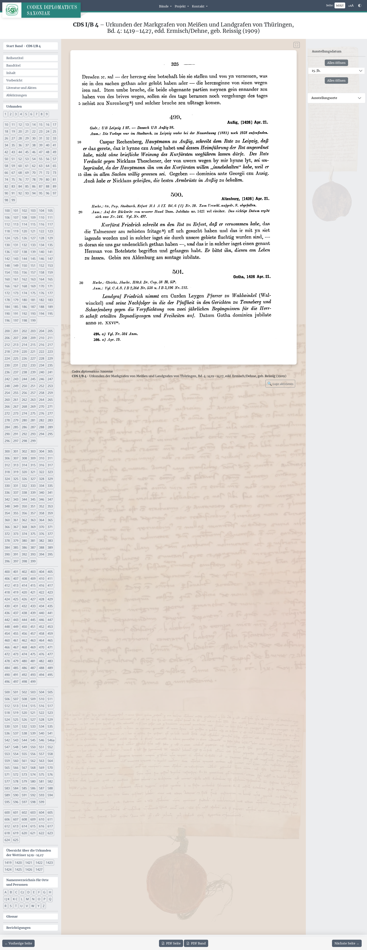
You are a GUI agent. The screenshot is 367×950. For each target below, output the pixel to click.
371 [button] (50, 527)
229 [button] (50, 358)
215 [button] (33, 345)
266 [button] (7, 406)
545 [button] (33, 740)
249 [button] (15, 386)
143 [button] (15, 259)
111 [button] (50, 217)
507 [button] (15, 699)
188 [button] (41, 307)
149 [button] (15, 265)
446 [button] (41, 620)
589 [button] (7, 795)
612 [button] (7, 826)
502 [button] (24, 692)
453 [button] (50, 627)
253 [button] (50, 386)
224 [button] (7, 358)
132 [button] (24, 245)
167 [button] (15, 286)
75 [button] (13, 179)
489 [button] (50, 668)
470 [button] (41, 647)
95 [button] (40, 193)
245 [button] (33, 379)
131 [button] (15, 245)
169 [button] (33, 286)
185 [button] (15, 307)
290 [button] (7, 434)
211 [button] (50, 338)
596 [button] (15, 802)
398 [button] (24, 561)
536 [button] (7, 733)
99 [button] (13, 200)
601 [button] (15, 812)
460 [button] (7, 640)
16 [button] (47, 124)
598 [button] (33, 802)
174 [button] (24, 293)
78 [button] (34, 179)
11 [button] (13, 124)
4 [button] (21, 114)
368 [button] (24, 527)
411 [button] (50, 578)
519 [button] (15, 713)
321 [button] (33, 472)
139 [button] (33, 252)
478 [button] (7, 661)
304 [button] (41, 451)
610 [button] (41, 819)
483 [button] (50, 661)
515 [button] (33, 706)
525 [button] (15, 719)
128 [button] (41, 238)
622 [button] (41, 833)
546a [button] (51, 740)
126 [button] (24, 238)
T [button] (16, 906)
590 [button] (15, 795)
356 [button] (24, 513)
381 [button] (33, 541)
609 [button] (33, 819)
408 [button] (24, 578)
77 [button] (27, 179)
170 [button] (41, 286)
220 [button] (24, 351)
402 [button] (24, 572)
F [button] (39, 892)
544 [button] (24, 740)
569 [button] (41, 768)
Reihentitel (14, 58)
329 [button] (50, 479)
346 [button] (41, 499)
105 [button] (50, 211)
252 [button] (41, 386)
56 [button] (47, 159)
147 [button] (50, 259)
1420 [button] (18, 863)
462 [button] (24, 640)
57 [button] (54, 159)
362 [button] (24, 520)
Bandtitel (13, 65)
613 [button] (15, 826)
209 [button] (33, 338)
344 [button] (24, 499)
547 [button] (7, 747)
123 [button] (50, 231)
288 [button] (41, 427)
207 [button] (15, 338)
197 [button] (15, 320)
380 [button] (24, 541)
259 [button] (50, 393)
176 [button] (41, 293)
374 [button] (24, 534)
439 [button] (33, 613)
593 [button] (41, 795)
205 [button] (50, 331)
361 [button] (15, 520)
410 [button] (41, 578)
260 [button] (7, 400)
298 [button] (24, 441)
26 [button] (6, 138)
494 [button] (41, 675)
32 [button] (47, 138)
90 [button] (6, 193)
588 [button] (50, 788)
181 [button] (33, 300)
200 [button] (7, 331)
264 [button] (41, 400)
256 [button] (24, 393)
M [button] (27, 899)
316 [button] (41, 465)
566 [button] (15, 768)
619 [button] (15, 833)
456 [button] (24, 633)
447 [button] (50, 620)
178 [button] (7, 300)
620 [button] (24, 833)
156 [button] (24, 272)
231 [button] (15, 365)
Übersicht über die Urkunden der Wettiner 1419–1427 (28, 853)
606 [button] (7, 819)
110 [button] (41, 217)
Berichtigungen (18, 928)
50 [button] (6, 159)
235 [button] (50, 365)
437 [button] (15, 613)
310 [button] (41, 458)
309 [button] (33, 458)
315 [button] (33, 465)
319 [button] (15, 472)
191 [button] (15, 314)
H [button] (50, 892)
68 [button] (20, 173)
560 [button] (15, 761)
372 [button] (7, 534)
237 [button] (15, 372)
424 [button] (7, 599)
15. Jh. (316, 70)
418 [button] (7, 592)
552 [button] (50, 747)
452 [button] (41, 627)
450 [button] (24, 627)
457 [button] (33, 633)
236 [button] (7, 372)
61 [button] (27, 166)
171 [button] (50, 286)
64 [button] (47, 166)
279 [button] (15, 420)
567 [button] (24, 768)
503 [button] (33, 692)
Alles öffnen (336, 63)
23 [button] (40, 131)
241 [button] (50, 372)
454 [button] (7, 633)
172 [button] (7, 293)
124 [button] (7, 238)
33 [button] (54, 138)
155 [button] (15, 272)
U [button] (21, 906)
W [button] (32, 906)
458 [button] (41, 633)
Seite (173, 943)
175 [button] (33, 293)
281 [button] (33, 420)
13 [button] (27, 124)
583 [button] (7, 788)
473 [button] (15, 654)
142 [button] (7, 259)
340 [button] (41, 492)
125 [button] (15, 238)
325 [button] (15, 479)
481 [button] (33, 661)
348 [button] (7, 506)
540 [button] (41, 733)
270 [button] (41, 406)
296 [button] (7, 441)
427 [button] (33, 599)
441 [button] (50, 613)
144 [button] (24, 259)
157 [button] (33, 272)
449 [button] (15, 627)
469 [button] (33, 647)
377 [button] (50, 534)
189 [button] (50, 307)
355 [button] (15, 513)
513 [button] (15, 706)
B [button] (11, 892)
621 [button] (33, 833)
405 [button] (50, 572)
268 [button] (24, 406)
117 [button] (50, 224)
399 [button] (33, 561)
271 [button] (50, 406)
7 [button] (36, 114)
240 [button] (41, 372)
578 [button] (15, 781)
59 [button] (13, 166)
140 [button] (41, 252)
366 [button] (7, 527)
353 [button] (50, 506)
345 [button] (33, 499)
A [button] (5, 892)
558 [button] (50, 754)
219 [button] (15, 351)
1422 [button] (39, 863)
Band (198, 943)
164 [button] (41, 279)
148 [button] (7, 265)
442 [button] (7, 620)
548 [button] (15, 747)
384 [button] (7, 547)
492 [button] (24, 675)
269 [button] (33, 406)
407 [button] (15, 578)
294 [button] (41, 434)
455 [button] (15, 633)
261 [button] (15, 400)
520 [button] (24, 713)
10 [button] (6, 124)
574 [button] (33, 774)
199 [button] (33, 320)
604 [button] (41, 812)
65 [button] (54, 166)
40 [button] (47, 145)
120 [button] (24, 231)
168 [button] (24, 286)
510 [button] (41, 699)
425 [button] (15, 599)
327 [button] (33, 479)
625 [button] (15, 840)
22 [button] (34, 131)
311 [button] (50, 458)
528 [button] (41, 719)
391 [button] (15, 554)
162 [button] (24, 279)
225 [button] (15, 358)
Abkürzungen (16, 95)
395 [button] (50, 554)
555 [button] (24, 754)
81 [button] (54, 179)
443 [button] (15, 620)
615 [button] (33, 826)
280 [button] (24, 420)
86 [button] (34, 186)
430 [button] (7, 606)
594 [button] (50, 795)
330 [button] (7, 486)
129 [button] (50, 238)
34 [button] (6, 145)
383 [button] (50, 541)
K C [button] (15, 899)
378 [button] (7, 541)
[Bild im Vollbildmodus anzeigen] (297, 45)
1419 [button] (8, 863)
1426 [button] (28, 869)
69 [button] (27, 173)
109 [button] (33, 217)
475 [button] (33, 654)
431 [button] (15, 606)
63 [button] (40, 166)
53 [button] (27, 159)
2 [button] (10, 114)
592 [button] (33, 795)
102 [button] (24, 211)
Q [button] (50, 899)
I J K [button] (7, 899)
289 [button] (50, 427)
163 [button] (33, 279)
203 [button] (33, 331)
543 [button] (15, 740)
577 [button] (7, 781)
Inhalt (11, 73)
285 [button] (15, 427)
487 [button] (33, 668)
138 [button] (24, 252)
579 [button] (24, 781)
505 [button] (50, 692)
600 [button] (7, 812)
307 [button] (15, 458)
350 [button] (24, 506)
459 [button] (50, 633)
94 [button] (34, 193)
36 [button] (20, 145)
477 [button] (50, 654)
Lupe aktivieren (280, 383)
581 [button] (41, 781)
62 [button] (34, 166)
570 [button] (50, 768)
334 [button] (41, 486)
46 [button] (34, 152)
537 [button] (15, 733)
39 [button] (40, 145)
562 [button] (33, 761)
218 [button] (7, 351)
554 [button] (15, 754)
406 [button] (7, 578)
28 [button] (20, 138)
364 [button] (41, 520)
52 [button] (20, 159)
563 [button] (41, 761)
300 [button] (7, 451)
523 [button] (50, 713)
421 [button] (33, 592)
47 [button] (40, 152)
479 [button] (15, 661)
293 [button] (33, 434)
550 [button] (33, 747)
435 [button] (50, 606)
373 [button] (15, 534)
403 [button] (33, 572)
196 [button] (7, 320)
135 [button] (50, 245)
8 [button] (41, 114)
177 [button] (50, 293)
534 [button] (41, 726)
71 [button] (40, 173)
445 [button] (33, 620)
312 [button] (7, 465)
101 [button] (15, 211)
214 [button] (24, 345)
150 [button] (24, 265)
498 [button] (24, 681)
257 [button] (33, 393)
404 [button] (41, 572)
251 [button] (33, 386)
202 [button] (24, 331)
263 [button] (33, 400)
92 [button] (20, 193)
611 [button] (50, 819)
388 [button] (41, 547)
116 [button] (41, 224)
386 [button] (24, 547)
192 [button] (24, 314)
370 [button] (41, 527)
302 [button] (24, 451)
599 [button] (41, 802)
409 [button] (33, 578)
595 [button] (7, 802)
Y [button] (38, 906)
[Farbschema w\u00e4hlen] (360, 5)
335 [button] (50, 486)
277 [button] (50, 413)
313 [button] (15, 465)
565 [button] (7, 768)
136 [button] (7, 252)
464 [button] (41, 640)
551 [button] (41, 747)
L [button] (22, 899)
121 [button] (33, 231)
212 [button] (7, 345)
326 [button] (24, 479)
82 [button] (6, 186)
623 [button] (50, 833)
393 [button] (33, 554)
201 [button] (15, 331)
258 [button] (41, 393)
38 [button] (34, 145)
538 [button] (24, 733)
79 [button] (40, 179)
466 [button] (7, 647)
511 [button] (50, 699)
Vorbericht (14, 80)
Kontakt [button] (198, 6)
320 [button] (24, 472)
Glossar (12, 916)
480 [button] (24, 661)
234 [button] (41, 365)
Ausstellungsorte (324, 98)
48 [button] (47, 152)
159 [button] (50, 272)
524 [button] (7, 719)
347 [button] (50, 499)
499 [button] (33, 681)
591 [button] (24, 795)
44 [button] (20, 152)
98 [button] (6, 200)
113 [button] (15, 224)
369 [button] (33, 527)
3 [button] (16, 114)
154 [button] (7, 272)
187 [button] (33, 307)
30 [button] (34, 138)
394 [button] (41, 554)
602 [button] (24, 812)
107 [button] (15, 217)
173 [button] (15, 293)
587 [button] (41, 788)
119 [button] (15, 231)
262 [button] (24, 400)
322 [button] (41, 472)
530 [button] (7, 726)
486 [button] (24, 668)
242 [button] (7, 379)
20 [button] (20, 131)
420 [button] (24, 592)
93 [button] (27, 193)
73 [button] (54, 173)
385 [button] (15, 547)
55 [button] (40, 159)
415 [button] (33, 585)
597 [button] (24, 802)
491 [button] (15, 675)
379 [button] (15, 541)
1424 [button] (8, 869)
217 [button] (50, 345)
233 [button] (33, 365)
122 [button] (41, 231)
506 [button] (7, 699)
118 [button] (7, 231)
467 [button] (15, 647)
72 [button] (47, 173)
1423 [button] (49, 863)
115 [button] (33, 224)
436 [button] (7, 613)
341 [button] (50, 492)
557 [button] (41, 754)
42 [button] (6, 152)
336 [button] (7, 492)
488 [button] (41, 668)
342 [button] (7, 499)
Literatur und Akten (21, 88)
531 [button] (15, 726)
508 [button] (24, 699)
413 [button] (15, 585)
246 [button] (41, 379)
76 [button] (20, 179)
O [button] (39, 899)
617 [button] (50, 826)
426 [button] (24, 599)
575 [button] (41, 774)
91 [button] (13, 193)
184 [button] (7, 307)
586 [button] (33, 788)
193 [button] (33, 314)
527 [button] (33, 719)
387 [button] (33, 547)
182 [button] (41, 300)
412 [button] (7, 585)
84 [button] (20, 186)
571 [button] (7, 774)
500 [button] (7, 692)
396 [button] (7, 561)
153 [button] (50, 265)
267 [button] (15, 406)
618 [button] (7, 833)
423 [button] (50, 592)
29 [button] (27, 138)
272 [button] (7, 413)
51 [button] (13, 159)
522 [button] (41, 713)
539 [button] (33, 733)
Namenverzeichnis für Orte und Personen (27, 882)
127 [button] (33, 238)
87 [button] (40, 186)
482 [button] (41, 661)
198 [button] (24, 320)
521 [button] (33, 713)
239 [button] (33, 372)
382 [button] (41, 541)
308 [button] (24, 458)
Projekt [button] (181, 6)
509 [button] (33, 699)
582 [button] (50, 781)
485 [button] (15, 668)
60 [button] (20, 166)
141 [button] (50, 252)
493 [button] (33, 675)
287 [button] (33, 427)
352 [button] (41, 506)
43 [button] (13, 152)
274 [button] (24, 413)
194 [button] (41, 314)
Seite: (330, 5)
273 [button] (15, 413)
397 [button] (15, 561)
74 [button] (6, 179)
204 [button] (41, 331)
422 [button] (41, 592)
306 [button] (7, 458)
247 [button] (50, 379)
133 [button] (33, 245)
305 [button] (50, 451)
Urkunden (14, 106)
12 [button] (20, 124)
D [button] (28, 892)
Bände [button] (164, 6)
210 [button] (41, 338)
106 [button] (7, 217)
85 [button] (27, 186)
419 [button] (15, 592)
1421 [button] (28, 863)
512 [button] (7, 706)
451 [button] (33, 627)
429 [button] (50, 599)
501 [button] (15, 692)
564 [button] (50, 761)
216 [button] (41, 345)
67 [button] (13, 173)
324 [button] (7, 479)
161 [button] (15, 279)
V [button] (27, 906)
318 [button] (7, 472)
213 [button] (15, 345)
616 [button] (41, 826)
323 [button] (50, 472)
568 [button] (33, 768)
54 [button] (34, 159)
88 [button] (47, 186)
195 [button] (50, 314)
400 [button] (7, 572)
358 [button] (41, 513)
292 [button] (24, 434)
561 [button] (24, 761)
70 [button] (34, 173)
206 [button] (7, 338)
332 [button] (24, 486)
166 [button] (7, 286)
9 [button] (47, 114)
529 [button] (50, 719)
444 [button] (24, 620)
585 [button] (24, 788)
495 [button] (50, 675)
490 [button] (7, 675)
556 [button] (33, 754)
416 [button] (41, 585)
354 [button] (7, 513)
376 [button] (41, 534)
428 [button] (41, 599)
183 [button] (50, 300)
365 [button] (50, 520)
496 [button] (7, 681)
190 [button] (7, 314)
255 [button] (15, 393)
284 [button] (7, 427)
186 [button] (24, 307)
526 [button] (24, 719)
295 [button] (50, 434)
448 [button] (7, 627)
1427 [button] (39, 869)
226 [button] (24, 358)
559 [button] (7, 761)
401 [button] (15, 572)
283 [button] (50, 420)
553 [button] (7, 754)
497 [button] (15, 681)
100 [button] (7, 211)
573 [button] (24, 774)
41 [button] (54, 145)
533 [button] (33, 726)
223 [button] (50, 351)
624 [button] (7, 840)
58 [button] (6, 166)
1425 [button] (18, 869)
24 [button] (47, 131)
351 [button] (33, 506)
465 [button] (50, 640)
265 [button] (50, 400)
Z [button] (44, 906)
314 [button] (24, 465)
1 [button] (5, 114)
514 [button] (24, 706)
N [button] (33, 899)
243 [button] (15, 379)
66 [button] (6, 173)
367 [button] (15, 527)
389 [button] (50, 547)
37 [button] (27, 145)
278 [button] (7, 420)
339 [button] (33, 492)
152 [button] (41, 265)
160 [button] (7, 279)
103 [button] (33, 211)
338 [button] (24, 492)
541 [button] (50, 733)
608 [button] (24, 819)
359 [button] (50, 513)
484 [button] (7, 668)
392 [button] (24, 554)
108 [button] (24, 217)
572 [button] (15, 774)
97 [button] (54, 193)
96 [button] (47, 193)
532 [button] (24, 726)
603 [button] (33, 812)
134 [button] (41, 245)
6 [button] (31, 114)
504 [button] (41, 692)
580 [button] (33, 781)
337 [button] (15, 492)
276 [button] (41, 413)
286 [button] (24, 427)
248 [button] (7, 386)
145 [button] (33, 259)
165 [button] (50, 279)
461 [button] (15, 640)
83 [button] (13, 186)
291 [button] (15, 434)
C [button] (16, 892)
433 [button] (33, 606)
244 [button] (24, 379)
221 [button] (33, 351)
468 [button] (24, 647)
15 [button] (40, 124)
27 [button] (13, 138)
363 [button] (33, 520)
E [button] (34, 892)
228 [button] (41, 358)
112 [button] (7, 224)
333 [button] (33, 486)
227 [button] (33, 358)
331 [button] (15, 486)
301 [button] (15, 451)
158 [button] (41, 272)
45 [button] (27, 152)
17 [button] (54, 124)
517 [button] (50, 706)
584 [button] (15, 788)
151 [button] (33, 265)
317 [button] (50, 465)
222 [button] (41, 351)
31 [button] (40, 138)
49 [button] (54, 152)
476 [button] (41, 654)
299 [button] (33, 441)
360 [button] (7, 520)
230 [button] (7, 365)
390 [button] (7, 554)
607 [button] (15, 819)
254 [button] (7, 393)
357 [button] (33, 513)
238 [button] (24, 372)
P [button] (44, 899)
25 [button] (54, 131)
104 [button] (41, 211)
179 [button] (15, 300)
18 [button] (6, 131)
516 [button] (41, 706)
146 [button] (41, 259)
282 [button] (41, 420)
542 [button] (7, 740)
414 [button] (24, 585)
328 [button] (41, 479)
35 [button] (13, 145)
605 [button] (50, 812)
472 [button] (7, 654)
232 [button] (24, 365)
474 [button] (24, 654)
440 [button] (41, 613)
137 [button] (15, 252)
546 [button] (41, 740)
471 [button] (50, 647)
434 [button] (41, 606)
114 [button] (24, 224)
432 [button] (24, 606)
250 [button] (24, 386)
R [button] (5, 906)
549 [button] (24, 747)
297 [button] (15, 441)
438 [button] (24, 613)
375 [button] (33, 534)
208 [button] (24, 338)
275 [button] (33, 413)
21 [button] (27, 131)
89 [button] (54, 186)
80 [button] (47, 179)
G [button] (44, 892)
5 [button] (26, 114)
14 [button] (34, 124)
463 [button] (33, 640)
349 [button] (15, 506)
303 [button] (33, 451)
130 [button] (7, 245)
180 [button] (24, 300)
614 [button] (24, 826)
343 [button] (15, 499)
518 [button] (7, 713)
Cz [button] (22, 892)
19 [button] (13, 131)
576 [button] (50, 774)
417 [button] (50, 585)
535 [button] (50, 726)
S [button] (11, 906)
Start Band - (23, 46)
